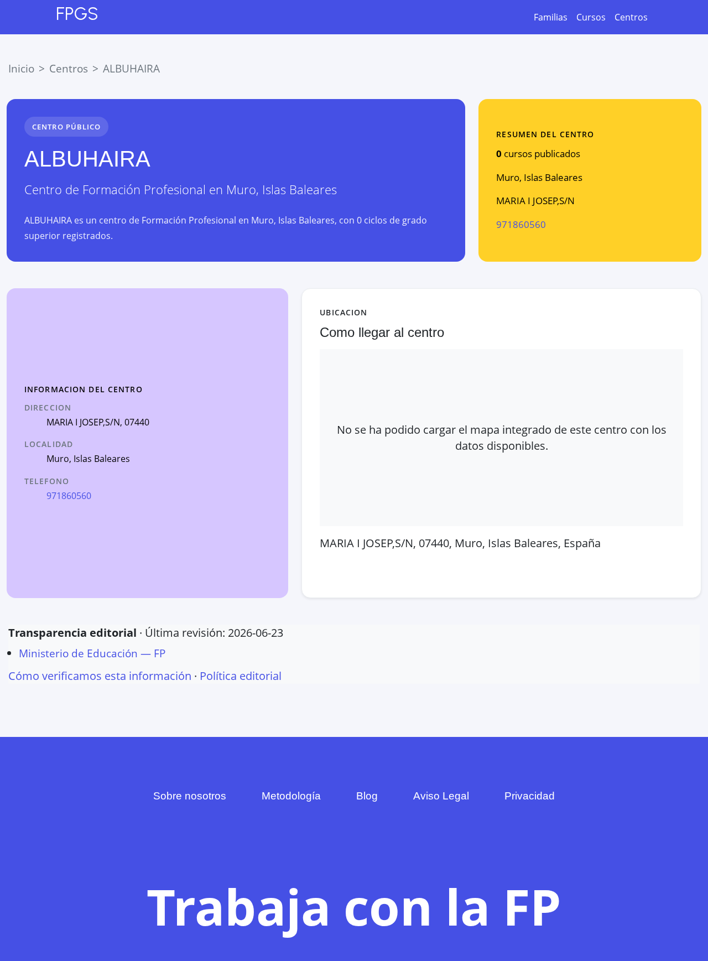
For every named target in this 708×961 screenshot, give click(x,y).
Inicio (21, 68)
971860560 (521, 224)
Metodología (291, 796)
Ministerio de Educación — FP (92, 653)
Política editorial (241, 675)
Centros (631, 17)
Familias (551, 17)
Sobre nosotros (189, 796)
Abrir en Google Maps (385, 567)
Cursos (591, 17)
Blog (367, 796)
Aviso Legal (441, 796)
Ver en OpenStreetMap (522, 567)
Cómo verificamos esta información (99, 675)
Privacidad (529, 796)
